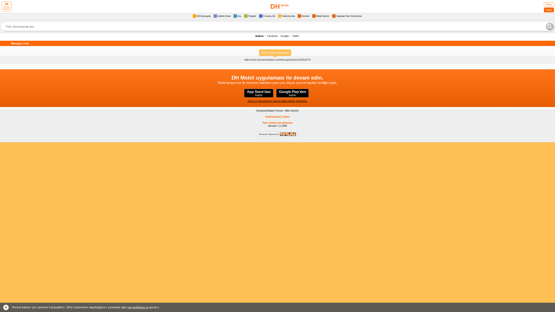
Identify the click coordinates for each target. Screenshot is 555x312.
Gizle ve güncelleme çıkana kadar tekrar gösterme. (277, 101)
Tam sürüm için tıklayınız (277, 122)
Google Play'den (292, 93)
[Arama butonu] (549, 26)
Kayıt (549, 10)
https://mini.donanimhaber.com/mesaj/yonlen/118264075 (277, 59)
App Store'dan (259, 93)
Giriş (549, 4)
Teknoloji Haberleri (6, 8)
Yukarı (286, 116)
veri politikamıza (137, 307)
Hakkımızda (272, 116)
